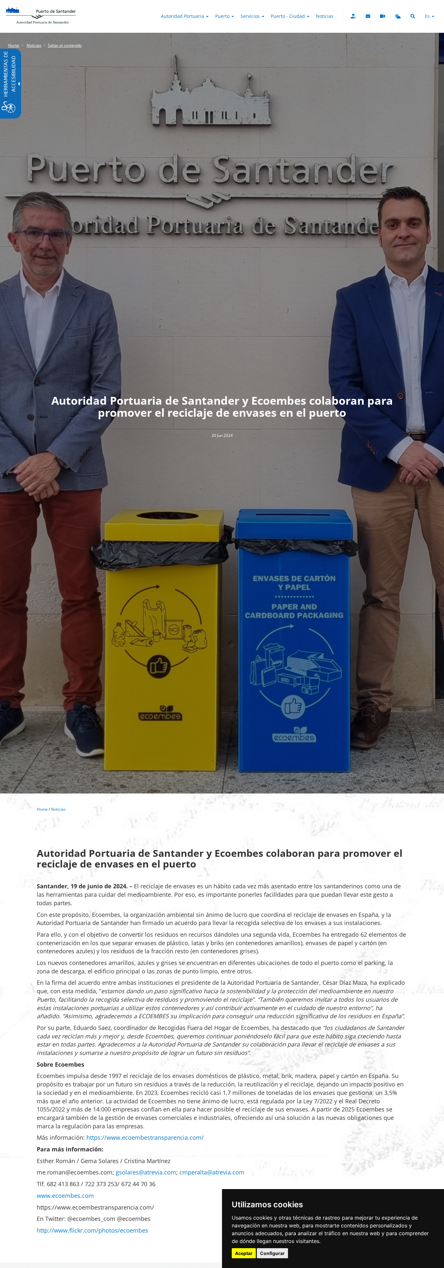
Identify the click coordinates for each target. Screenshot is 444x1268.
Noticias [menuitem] (324, 16)
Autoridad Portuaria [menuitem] (183, 16)
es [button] (428, 16)
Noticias (34, 45)
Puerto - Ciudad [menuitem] (288, 16)
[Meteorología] (398, 16)
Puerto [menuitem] (223, 16)
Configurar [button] (272, 1253)
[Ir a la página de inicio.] (41, 8)
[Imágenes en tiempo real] (382, 16)
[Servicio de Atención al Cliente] (368, 16)
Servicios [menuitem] (251, 16)
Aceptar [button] (244, 1253)
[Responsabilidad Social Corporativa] (353, 16)
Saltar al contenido (65, 45)
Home (13, 45)
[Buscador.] (413, 16)
